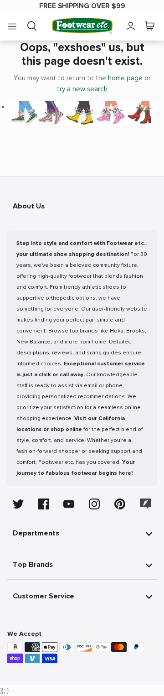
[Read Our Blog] (146, 504)
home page (125, 78)
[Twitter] (18, 504)
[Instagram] (94, 504)
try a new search (82, 89)
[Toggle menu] (12, 26)
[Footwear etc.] (82, 26)
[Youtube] (68, 504)
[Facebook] (43, 504)
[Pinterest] (119, 504)
